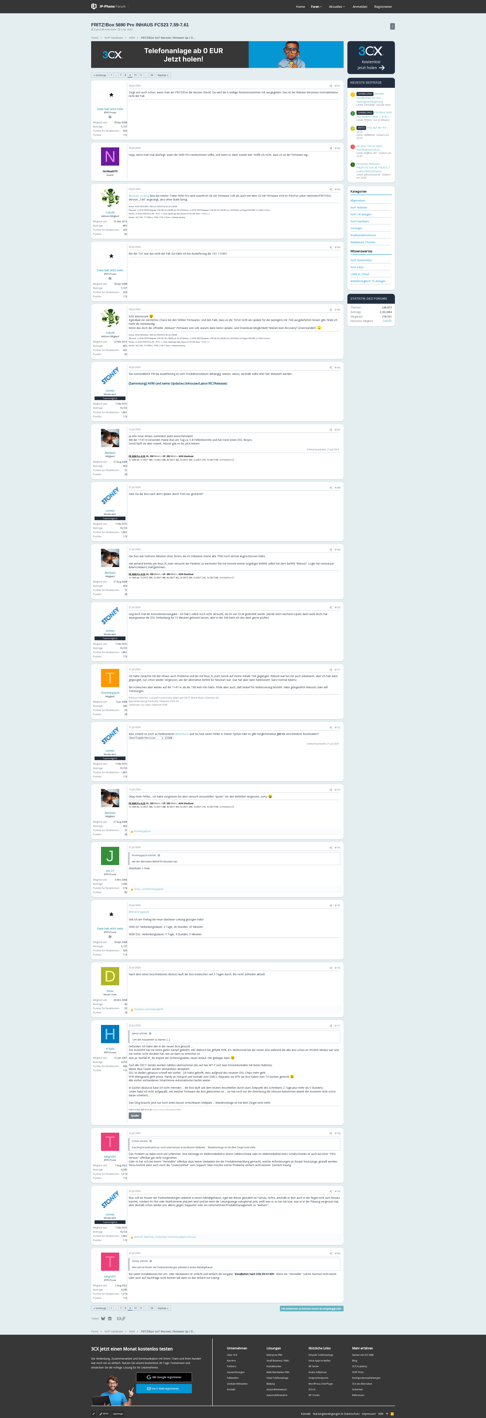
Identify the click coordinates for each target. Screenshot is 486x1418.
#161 (337, 85)
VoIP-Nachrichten (361, 260)
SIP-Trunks (314, 1395)
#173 (337, 789)
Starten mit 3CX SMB (363, 1355)
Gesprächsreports (318, 1377)
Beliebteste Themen (362, 242)
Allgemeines (357, 200)
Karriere (231, 1360)
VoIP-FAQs (357, 267)
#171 (337, 669)
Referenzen (358, 1395)
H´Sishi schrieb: (140, 1141)
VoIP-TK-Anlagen (360, 214)
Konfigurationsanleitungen (366, 1377)
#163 (337, 189)
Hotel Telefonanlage (277, 1377)
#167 (337, 429)
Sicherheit (357, 1389)
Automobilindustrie (277, 1395)
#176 (337, 968)
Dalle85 (387, 321)
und (148, 889)
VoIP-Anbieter (358, 207)
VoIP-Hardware (359, 221)
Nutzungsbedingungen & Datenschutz (336, 1414)
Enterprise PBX (274, 1355)
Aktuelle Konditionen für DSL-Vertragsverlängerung (370, 97)
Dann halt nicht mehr (105, 29)
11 (141, 75)
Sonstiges (356, 228)
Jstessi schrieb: (140, 1033)
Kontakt (231, 1389)
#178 (337, 1133)
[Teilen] (330, 86)
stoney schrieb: (140, 1261)
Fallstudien (233, 1377)
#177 (337, 1025)
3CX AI (311, 1389)
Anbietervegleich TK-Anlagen (368, 281)
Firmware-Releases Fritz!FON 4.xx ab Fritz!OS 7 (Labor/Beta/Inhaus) (373, 167)
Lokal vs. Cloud (359, 274)
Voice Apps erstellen (319, 1360)
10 (135, 75)
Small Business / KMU (278, 1360)
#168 (337, 487)
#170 (337, 607)
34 (152, 75)
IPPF (105, 1414)
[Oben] (387, 1414)
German (118, 1414)
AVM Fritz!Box (135, 1109)
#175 (337, 905)
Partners (231, 1366)
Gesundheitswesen (277, 1389)
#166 (337, 367)
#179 (337, 1191)
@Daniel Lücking (139, 195)
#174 (337, 847)
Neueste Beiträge (366, 82)
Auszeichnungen (236, 1372)
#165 (337, 309)
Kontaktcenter (274, 1366)
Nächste (162, 75)
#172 (337, 727)
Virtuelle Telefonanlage (320, 1355)
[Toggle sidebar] (392, 26)
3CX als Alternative (362, 1383)
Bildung (271, 1383)
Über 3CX (232, 1355)
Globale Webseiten (237, 1383)
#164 (337, 247)
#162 (337, 148)
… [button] (116, 75)
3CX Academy (359, 1366)
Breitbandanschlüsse (363, 235)
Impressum (369, 1414)
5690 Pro (144, 1109)
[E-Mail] (116, 1318)
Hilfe (380, 1414)
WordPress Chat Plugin (320, 1383)
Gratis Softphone (317, 1372)
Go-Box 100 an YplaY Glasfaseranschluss (370, 148)
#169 (337, 549)
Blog (354, 1360)
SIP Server (313, 1366)
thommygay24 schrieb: (144, 855)
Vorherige (100, 75)
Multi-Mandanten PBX (278, 1372)
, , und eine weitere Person (165, 1237)
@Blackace (182, 734)
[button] (321, 6)
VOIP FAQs (358, 1372)
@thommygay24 (139, 912)
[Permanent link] (228, 383)
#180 (337, 1253)
